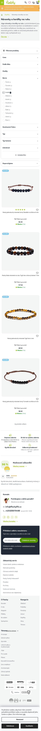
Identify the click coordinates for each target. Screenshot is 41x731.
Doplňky (22, 617)
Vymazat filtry (22, 155)
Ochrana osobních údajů (10, 571)
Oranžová (9, 103)
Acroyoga (4, 634)
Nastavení (19, 719)
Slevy (22, 621)
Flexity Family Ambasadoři (11, 578)
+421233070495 (12, 511)
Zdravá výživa (5, 638)
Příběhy (3, 614)
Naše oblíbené (5, 675)
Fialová (8, 89)
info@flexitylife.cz (13, 507)
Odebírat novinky (29, 540)
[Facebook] (4, 517)
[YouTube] (12, 517)
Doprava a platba (8, 575)
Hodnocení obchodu (9, 589)
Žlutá (7, 120)
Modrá (8, 99)
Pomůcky (23, 610)
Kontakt (3, 603)
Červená (8, 85)
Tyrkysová (9, 113)
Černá (7, 82)
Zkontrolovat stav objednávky (12, 592)
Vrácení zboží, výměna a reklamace (13, 564)
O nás (2, 607)
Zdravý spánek (5, 671)
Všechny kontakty (9, 521)
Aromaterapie (5, 668)
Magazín (3, 610)
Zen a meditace (5, 664)
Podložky (23, 607)
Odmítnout (10, 726)
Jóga (2, 650)
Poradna (5, 582)
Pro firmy (5, 585)
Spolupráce (4, 621)
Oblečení (23, 603)
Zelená (8, 117)
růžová (8, 106)
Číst (4, 37)
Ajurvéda (3, 641)
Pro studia (4, 654)
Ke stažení (4, 617)
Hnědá (8, 92)
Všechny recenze (18, 466)
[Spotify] (16, 517)
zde (24, 714)
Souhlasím (29, 726)
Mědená (8, 96)
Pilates (3, 657)
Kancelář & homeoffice (7, 661)
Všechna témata (11, 631)
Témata (22, 624)
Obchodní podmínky (9, 568)
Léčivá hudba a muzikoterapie (5, 646)
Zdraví (22, 614)
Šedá (7, 110)
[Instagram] (8, 517)
